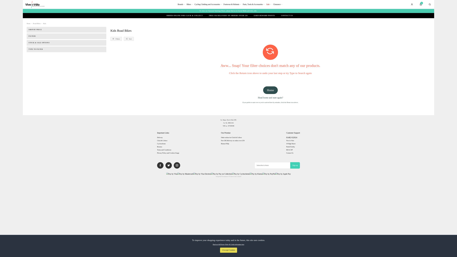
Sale (268, 4)
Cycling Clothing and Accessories (207, 4)
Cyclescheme (161, 144)
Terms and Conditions (164, 150)
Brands (180, 4)
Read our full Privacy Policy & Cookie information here (228, 244)
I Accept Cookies (228, 250)
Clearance (277, 4)
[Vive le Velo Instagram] (177, 165)
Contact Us (287, 15)
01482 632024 (291, 137)
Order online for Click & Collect (184, 15)
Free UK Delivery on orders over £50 (233, 140)
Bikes (189, 4)
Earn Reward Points (264, 15)
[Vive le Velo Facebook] (160, 165)
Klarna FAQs (225, 144)
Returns (159, 147)
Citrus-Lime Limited (235, 176)
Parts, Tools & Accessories (253, 4)
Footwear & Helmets (231, 4)
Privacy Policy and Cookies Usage (168, 153)
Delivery (160, 137)
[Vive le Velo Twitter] (168, 165)
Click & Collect (162, 140)
